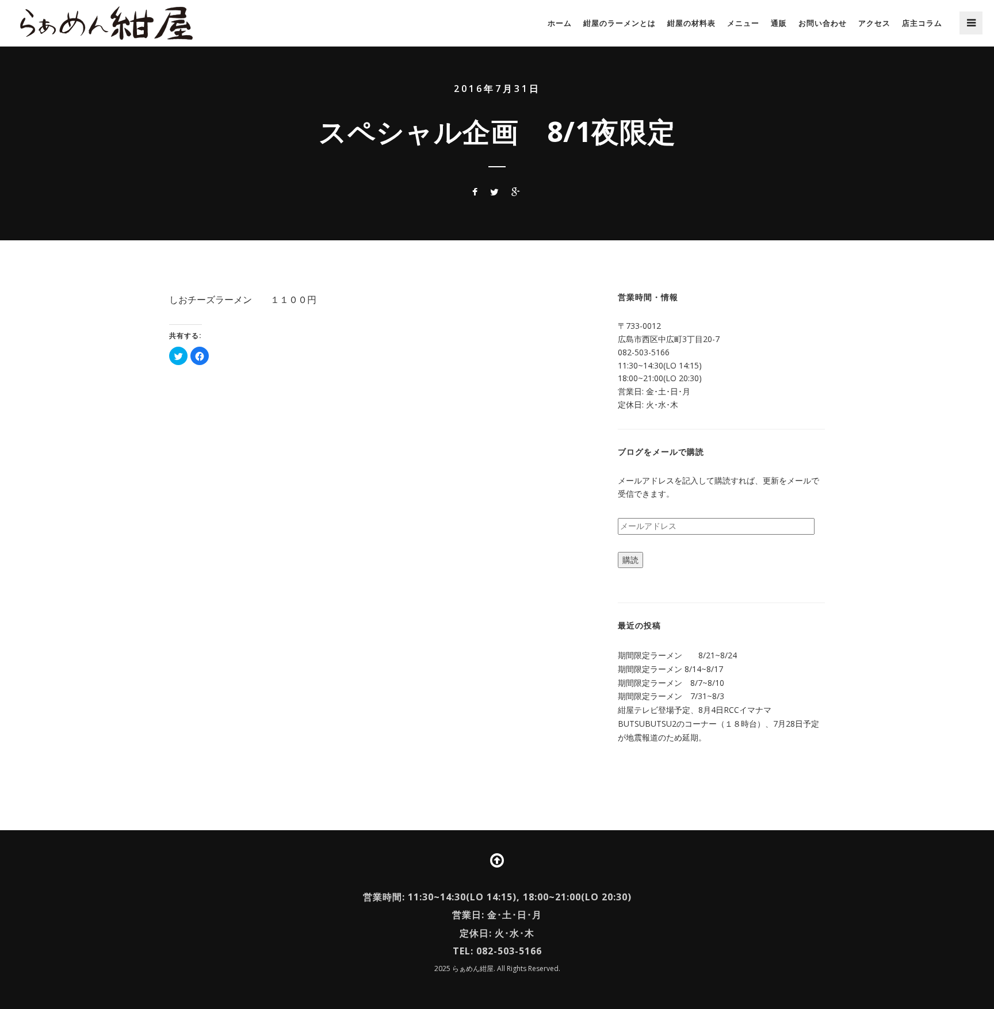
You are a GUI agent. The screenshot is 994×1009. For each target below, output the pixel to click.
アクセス (874, 23)
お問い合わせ (822, 23)
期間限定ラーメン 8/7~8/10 (671, 682)
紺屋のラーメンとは (619, 23)
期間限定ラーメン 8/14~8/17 (670, 668)
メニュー (743, 23)
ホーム (560, 23)
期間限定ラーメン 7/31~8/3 (671, 695)
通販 (779, 23)
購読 (630, 559)
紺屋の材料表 (691, 23)
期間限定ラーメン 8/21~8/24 (677, 655)
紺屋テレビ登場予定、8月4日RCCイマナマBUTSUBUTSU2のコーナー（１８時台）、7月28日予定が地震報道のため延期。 (718, 723)
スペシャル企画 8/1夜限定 (497, 131)
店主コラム (922, 23)
